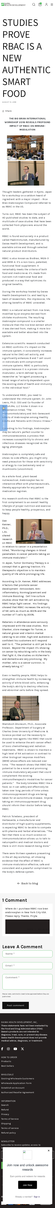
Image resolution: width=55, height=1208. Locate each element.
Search (5, 1105)
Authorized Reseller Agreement (17, 1092)
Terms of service (10, 1128)
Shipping (6, 1123)
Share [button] (8, 111)
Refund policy (8, 1132)
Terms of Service (10, 1119)
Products (6, 1061)
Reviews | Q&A (3, 420)
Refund (5, 1109)
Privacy (5, 1114)
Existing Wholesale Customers (17, 1078)
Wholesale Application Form (16, 1083)
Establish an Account (13, 1088)
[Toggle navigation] (52, 5)
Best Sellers (7, 1066)
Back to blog (29, 883)
